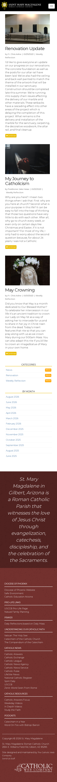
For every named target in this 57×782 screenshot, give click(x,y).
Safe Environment (13, 593)
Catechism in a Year (14, 721)
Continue (12, 136)
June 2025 (11, 456)
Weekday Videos (13, 703)
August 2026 (12, 397)
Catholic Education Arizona (18, 596)
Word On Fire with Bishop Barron (22, 725)
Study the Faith (12, 710)
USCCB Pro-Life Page (16, 608)
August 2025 (12, 450)
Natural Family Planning (16, 612)
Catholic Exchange (14, 657)
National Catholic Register (18, 678)
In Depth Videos (13, 706)
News (9, 370)
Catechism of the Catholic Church (22, 639)
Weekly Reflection (16, 380)
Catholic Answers (13, 654)
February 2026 (13, 423)
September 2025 (15, 445)
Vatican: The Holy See (15, 635)
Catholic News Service (16, 667)
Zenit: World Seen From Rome (20, 688)
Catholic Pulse (11, 671)
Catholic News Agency (16, 664)
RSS (47, 370)
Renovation (12, 375)
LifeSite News (11, 674)
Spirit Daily (9, 681)
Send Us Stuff (8, 758)
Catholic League (13, 661)
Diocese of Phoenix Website (19, 590)
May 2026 (11, 407)
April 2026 (11, 413)
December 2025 (14, 429)
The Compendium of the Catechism (23, 642)
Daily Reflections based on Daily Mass (24, 623)
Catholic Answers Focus (17, 700)
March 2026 (12, 418)
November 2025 (14, 434)
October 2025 (13, 440)
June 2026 (11, 402)
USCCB (8, 684)
